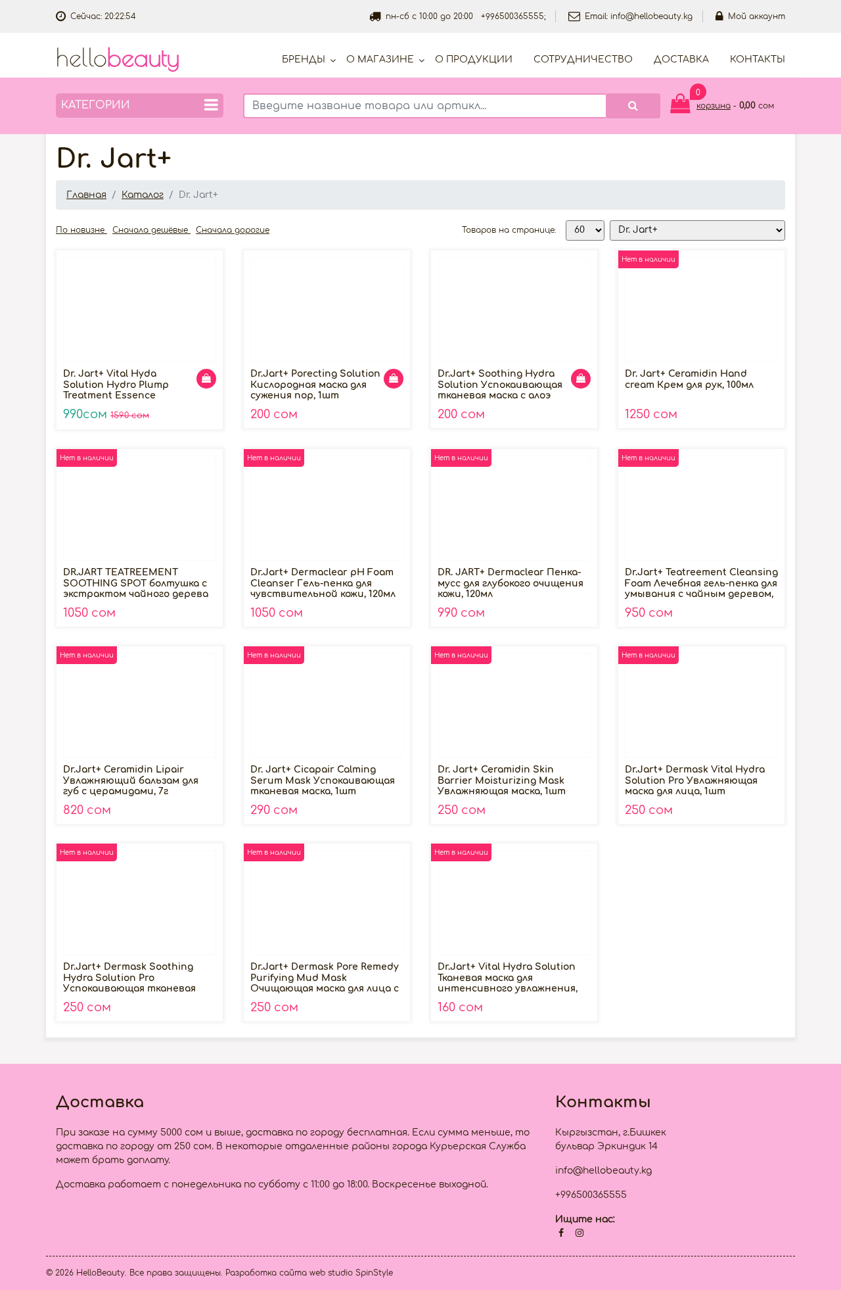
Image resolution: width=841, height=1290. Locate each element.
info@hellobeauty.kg (651, 16)
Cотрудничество (583, 59)
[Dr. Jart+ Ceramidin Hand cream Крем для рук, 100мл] (701, 309)
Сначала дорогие (232, 230)
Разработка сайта (266, 1273)
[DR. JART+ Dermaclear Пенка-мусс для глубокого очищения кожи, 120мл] (514, 508)
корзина (713, 105)
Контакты (757, 59)
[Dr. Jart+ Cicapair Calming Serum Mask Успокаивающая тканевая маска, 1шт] (326, 705)
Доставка (681, 59)
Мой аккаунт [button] (756, 16)
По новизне (81, 230)
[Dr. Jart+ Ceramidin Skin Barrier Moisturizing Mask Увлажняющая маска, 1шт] (514, 705)
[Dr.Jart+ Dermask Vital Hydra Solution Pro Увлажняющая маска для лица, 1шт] (701, 705)
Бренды (303, 59)
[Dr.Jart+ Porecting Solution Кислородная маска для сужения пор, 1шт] (326, 309)
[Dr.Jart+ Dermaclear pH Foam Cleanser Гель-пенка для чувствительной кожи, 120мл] (326, 508)
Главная (86, 195)
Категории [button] (95, 105)
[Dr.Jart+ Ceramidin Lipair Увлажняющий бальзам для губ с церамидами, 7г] (139, 705)
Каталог (143, 195)
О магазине (380, 59)
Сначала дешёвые (151, 230)
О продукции (473, 59)
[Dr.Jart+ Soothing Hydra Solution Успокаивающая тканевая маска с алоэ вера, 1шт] (514, 309)
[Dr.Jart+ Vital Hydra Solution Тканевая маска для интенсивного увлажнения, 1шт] (514, 902)
